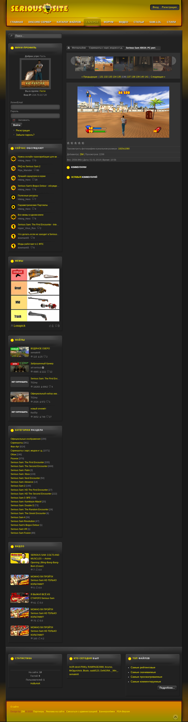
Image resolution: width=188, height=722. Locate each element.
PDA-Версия (123, 711)
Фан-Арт (15, 446)
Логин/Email (16, 102)
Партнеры (38, 711)
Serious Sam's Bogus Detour (25, 525)
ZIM (82, 154)
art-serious (36, 367)
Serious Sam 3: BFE (21, 497)
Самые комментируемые (146, 681)
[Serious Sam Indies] (13, 190)
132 (106, 77)
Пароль (14, 111)
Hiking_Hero (24, 160)
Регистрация (23, 130)
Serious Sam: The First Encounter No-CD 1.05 (54, 378)
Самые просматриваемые (146, 676)
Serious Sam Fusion (21, 533)
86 (38, 170)
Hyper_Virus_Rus (27, 228)
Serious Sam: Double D (22, 505)
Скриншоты (17, 442)
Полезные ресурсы (28, 195)
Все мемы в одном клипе (31, 215)
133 (110, 77)
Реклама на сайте (55, 711)
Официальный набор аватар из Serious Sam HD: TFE (58, 393)
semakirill (35, 352)
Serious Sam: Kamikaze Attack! (26, 501)
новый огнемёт (38, 408)
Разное (14, 458)
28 (36, 180)
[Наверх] (175, 717)
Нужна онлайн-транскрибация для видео (39, 156)
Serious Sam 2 (18, 486)
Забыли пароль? (25, 134)
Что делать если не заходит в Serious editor (40, 234)
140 (142, 77)
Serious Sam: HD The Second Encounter (31, 493)
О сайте (14, 706)
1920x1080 (124, 148)
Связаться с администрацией (81, 711)
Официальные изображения (26, 439)
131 (101, 77)
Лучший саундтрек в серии (32, 176)
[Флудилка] (13, 161)
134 (115, 77)
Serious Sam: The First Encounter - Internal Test (41, 224)
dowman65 (23, 238)
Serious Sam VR (19, 529)
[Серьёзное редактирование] (13, 199)
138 (133, 77)
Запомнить (24, 120)
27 (50, 417)
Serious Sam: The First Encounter (27, 462)
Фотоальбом (79, 48)
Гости (43, 91)
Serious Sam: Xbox (20, 474)
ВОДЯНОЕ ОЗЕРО (40, 348)
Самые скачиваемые (143, 672)
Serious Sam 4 (18, 517)
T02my (34, 382)
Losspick (19, 325)
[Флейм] (13, 180)
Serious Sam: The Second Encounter (29, 466)
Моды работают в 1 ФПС (31, 244)
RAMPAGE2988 (96, 667)
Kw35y (34, 412)
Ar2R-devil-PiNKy (78, 667)
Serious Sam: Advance (22, 482)
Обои (13, 454)
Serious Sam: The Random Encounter (29, 509)
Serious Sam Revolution (23, 521)
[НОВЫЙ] (35, 320)
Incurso (108, 667)
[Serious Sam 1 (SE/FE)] (13, 229)
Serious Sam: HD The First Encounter (29, 490)
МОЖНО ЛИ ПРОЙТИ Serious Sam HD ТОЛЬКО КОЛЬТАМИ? (44, 580)
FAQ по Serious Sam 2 (29, 166)
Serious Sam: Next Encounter (25, 478)
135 (119, 77)
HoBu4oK (35, 683)
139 (138, 77)
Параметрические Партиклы (33, 205)
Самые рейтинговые (143, 667)
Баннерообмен (107, 711)
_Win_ (114, 670)
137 (129, 77)
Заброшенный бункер (42, 363)
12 (51, 372)
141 (147, 77)
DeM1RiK (105, 670)
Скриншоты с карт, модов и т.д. (106, 48)
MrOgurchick (75, 670)
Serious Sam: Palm (20, 470)
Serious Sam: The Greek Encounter (28, 513)
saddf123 (94, 670)
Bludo (86, 670)
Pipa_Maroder (25, 170)
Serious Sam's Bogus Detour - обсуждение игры (42, 186)
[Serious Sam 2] (13, 170)
